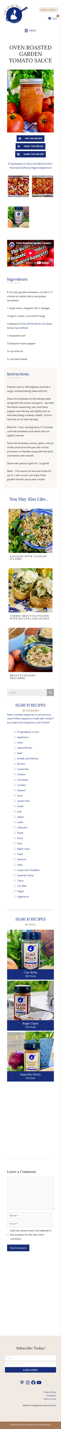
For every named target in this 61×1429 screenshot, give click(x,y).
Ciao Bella (37, 163)
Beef (19, 753)
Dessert (21, 790)
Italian (18, 167)
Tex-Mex (22, 886)
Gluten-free (23, 801)
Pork (19, 843)
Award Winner (24, 747)
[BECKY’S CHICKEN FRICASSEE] (30, 654)
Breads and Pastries (27, 758)
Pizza (20, 838)
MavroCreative (49, 1405)
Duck (20, 795)
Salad (20, 854)
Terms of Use (49, 1399)
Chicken (21, 774)
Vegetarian (45, 167)
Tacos (20, 880)
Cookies (21, 785)
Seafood (21, 859)
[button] (48, 9)
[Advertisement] (30, 1119)
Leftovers (22, 827)
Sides (20, 864)
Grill (19, 811)
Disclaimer (51, 1395)
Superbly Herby (25, 875)
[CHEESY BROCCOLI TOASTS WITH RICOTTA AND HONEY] (30, 595)
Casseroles (23, 769)
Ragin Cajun (23, 848)
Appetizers (23, 737)
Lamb (20, 822)
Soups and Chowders (28, 870)
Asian (20, 742)
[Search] (50, 692)
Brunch (21, 763)
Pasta (27, 167)
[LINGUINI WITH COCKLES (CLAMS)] (30, 535)
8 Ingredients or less (19, 163)
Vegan (34, 167)
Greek (20, 806)
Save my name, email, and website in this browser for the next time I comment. (30, 1234)
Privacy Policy (50, 1392)
